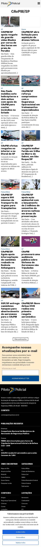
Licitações (4, 509)
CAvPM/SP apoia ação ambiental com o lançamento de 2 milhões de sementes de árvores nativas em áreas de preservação (30, 206)
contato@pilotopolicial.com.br (10, 415)
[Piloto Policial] (10, 3)
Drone (23, 29)
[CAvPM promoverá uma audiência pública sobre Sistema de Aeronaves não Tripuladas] (30, 241)
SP (2, 29)
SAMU (23, 477)
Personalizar (20, 537)
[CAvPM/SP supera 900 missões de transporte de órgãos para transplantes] (10, 184)
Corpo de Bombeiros (27, 471)
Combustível (25, 500)
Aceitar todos (20, 532)
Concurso (24, 503)
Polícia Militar (5, 192)
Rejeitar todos (20, 543)
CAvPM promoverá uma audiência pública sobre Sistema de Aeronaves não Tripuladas (30, 260)
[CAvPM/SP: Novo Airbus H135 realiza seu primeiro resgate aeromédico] (30, 293)
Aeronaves (24, 497)
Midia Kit (3, 474)
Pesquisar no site (6, 483)
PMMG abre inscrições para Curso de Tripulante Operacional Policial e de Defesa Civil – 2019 (19, 443)
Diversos (4, 429)
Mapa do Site (5, 468)
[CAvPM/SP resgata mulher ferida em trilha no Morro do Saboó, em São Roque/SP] (30, 135)
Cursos (3, 438)
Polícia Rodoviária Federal (29, 480)
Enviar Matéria (5, 477)
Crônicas (3, 503)
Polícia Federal (26, 483)
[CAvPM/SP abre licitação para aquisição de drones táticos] (30, 22)
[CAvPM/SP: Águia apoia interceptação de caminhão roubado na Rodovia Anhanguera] (10, 241)
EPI (22, 509)
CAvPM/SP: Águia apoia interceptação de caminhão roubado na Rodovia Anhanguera (9, 260)
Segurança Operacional (8, 500)
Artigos (3, 497)
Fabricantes (25, 486)
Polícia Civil (24, 474)
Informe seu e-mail (9, 368)
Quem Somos (5, 480)
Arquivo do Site (6, 471)
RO (2, 450)
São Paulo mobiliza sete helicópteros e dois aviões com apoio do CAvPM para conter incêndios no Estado (9, 102)
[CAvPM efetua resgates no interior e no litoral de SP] (10, 135)
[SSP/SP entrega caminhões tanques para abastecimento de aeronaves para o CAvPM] (10, 293)
